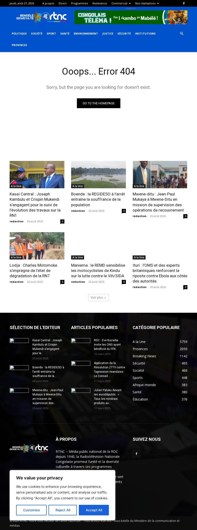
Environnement (86, 33)
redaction (17, 221)
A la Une (16, 186)
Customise (31, 510)
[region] (62, 495)
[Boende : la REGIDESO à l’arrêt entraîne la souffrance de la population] (98, 174)
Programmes (79, 3)
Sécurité (124, 33)
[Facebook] (183, 3)
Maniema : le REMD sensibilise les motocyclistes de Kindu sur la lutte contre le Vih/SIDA (98, 270)
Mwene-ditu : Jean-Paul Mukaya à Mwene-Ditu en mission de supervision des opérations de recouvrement (158, 202)
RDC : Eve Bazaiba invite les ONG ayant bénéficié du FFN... (107, 345)
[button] (181, 33)
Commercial (119, 3)
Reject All (62, 510)
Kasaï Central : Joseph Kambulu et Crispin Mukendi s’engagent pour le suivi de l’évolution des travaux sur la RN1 (35, 205)
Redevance (99, 3)
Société (36, 33)
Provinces (19, 45)
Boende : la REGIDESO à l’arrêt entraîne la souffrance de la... (48, 372)
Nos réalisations (145, 3)
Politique (19, 33)
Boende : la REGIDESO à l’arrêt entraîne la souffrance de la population (98, 199)
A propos (48, 3)
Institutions (145, 33)
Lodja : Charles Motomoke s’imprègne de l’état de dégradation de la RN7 (33, 270)
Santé (64, 33)
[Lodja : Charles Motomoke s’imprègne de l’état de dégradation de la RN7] (37, 245)
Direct (63, 3)
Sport (51, 33)
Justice (107, 33)
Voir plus (97, 297)
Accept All (94, 510)
